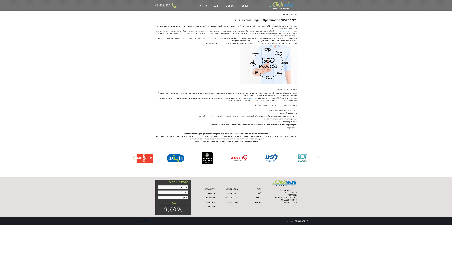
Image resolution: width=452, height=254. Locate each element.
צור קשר (203, 5)
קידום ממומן (210, 198)
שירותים (230, 5)
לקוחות (258, 193)
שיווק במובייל (233, 193)
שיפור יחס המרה (231, 198)
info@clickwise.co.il (283, 197)
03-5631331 (287, 202)
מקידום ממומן (251, 98)
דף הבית (294, 14)
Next (318, 158)
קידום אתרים (210, 189)
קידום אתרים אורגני (285, 31)
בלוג (216, 5)
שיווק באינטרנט (232, 189)
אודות (245, 5)
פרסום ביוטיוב (232, 202)
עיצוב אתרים (210, 206)
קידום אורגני (210, 193)
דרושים (258, 198)
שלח (173, 203)
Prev (134, 158)
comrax (145, 221)
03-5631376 (162, 5)
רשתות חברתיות (208, 202)
